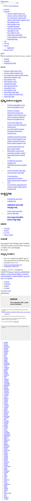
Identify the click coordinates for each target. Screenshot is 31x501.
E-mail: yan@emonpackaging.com (13, 265)
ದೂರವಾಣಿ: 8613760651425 (11, 266)
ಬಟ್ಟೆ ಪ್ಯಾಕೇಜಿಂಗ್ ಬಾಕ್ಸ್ (12, 30)
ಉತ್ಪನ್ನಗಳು (7, 11)
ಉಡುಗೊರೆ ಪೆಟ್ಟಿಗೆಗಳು (17, 276)
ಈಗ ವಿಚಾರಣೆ (4, 250)
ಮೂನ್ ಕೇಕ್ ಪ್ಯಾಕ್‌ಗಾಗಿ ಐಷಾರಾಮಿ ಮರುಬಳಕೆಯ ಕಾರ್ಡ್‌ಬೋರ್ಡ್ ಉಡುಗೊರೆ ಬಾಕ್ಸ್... (15, 131)
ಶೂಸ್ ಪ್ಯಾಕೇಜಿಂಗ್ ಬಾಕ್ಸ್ (13, 33)
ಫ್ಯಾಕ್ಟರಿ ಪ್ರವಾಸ (10, 48)
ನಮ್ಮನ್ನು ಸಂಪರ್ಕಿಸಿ (8, 50)
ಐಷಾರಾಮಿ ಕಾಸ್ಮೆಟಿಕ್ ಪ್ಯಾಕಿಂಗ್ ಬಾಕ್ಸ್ (16, 13)
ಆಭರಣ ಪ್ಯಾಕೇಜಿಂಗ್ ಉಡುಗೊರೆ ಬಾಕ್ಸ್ (16, 37)
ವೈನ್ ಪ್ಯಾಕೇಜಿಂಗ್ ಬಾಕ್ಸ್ (13, 22)
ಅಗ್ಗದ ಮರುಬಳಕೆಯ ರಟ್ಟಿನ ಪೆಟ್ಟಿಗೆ (15, 173)
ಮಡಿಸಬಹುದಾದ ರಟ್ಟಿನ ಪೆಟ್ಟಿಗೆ (14, 35)
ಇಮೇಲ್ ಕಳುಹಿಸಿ (5, 293)
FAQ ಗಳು (6, 43)
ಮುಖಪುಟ (6, 9)
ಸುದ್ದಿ (5, 41)
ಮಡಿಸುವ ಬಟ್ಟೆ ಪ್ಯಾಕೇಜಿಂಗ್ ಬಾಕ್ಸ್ (15, 107)
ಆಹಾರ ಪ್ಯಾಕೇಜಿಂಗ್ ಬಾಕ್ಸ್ (13, 24)
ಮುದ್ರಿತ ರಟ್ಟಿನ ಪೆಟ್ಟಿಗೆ (12, 39)
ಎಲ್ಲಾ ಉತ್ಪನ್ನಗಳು (8, 278)
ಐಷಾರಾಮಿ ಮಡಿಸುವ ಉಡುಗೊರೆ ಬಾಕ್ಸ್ (16, 15)
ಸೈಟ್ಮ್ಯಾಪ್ (11, 272)
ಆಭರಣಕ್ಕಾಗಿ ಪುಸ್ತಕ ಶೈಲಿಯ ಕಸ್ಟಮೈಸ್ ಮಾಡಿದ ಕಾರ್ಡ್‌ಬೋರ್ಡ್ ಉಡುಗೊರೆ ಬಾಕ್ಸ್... (16, 155)
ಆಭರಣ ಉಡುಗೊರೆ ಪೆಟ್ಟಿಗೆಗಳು (14, 274)
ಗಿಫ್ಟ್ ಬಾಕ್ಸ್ (17, 272)
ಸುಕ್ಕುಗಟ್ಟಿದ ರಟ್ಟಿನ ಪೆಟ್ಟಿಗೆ (13, 26)
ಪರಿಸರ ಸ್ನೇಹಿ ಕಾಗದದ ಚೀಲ (14, 28)
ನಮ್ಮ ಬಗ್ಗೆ (6, 45)
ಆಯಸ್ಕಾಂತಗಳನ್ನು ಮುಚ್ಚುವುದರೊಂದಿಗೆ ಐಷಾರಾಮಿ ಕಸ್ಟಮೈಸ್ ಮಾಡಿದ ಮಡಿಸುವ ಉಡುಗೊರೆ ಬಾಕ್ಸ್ (17, 187)
